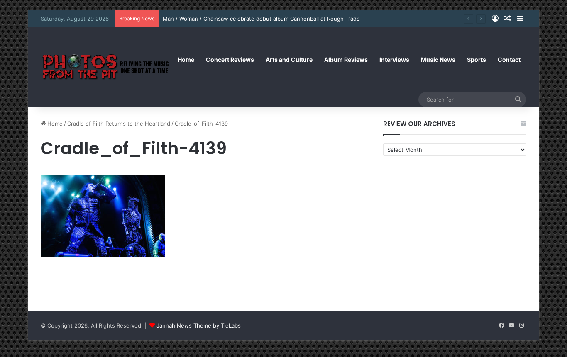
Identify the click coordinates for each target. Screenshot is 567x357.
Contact (509, 59)
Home (186, 59)
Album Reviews (346, 59)
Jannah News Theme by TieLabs (198, 325)
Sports (476, 59)
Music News (438, 59)
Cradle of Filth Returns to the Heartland (118, 123)
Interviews (394, 59)
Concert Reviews (230, 59)
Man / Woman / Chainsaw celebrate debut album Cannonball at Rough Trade (261, 18)
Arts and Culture (289, 59)
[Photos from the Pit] (106, 67)
